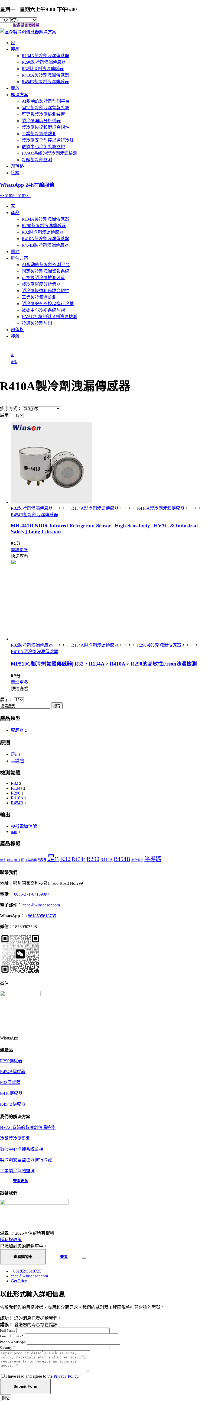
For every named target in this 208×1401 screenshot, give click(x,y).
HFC (10, 859)
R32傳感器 (10, 1082)
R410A (17, 798)
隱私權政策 (11, 1239)
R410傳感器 (11, 1093)
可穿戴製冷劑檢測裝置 (43, 114)
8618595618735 (42, 915)
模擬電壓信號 (24, 826)
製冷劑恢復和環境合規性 (45, 127)
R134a (16, 788)
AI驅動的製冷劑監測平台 (46, 101)
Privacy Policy (66, 1376)
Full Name (7, 1330)
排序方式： (11, 408)
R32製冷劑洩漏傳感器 (43, 68)
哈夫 (3, 859)
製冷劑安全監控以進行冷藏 (48, 140)
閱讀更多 (19, 549)
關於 (15, 88)
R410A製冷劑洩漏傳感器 (45, 75)
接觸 (15, 172)
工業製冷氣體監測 (39, 133)
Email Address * (12, 1336)
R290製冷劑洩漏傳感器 (44, 62)
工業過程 (31, 859)
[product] (109, 463)
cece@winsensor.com (41, 905)
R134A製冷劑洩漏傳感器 (45, 55)
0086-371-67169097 (31, 894)
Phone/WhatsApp (13, 1342)
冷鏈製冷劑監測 (37, 159)
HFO (17, 859)
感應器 (17, 730)
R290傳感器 (11, 1060)
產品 (15, 49)
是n (14, 754)
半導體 (17, 760)
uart (14, 831)
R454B (17, 802)
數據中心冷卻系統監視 (43, 146)
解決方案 (19, 94)
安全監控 (137, 859)
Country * (7, 1347)
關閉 (5, 1398)
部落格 (17, 166)
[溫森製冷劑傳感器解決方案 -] (28, 32)
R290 (15, 793)
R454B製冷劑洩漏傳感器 (45, 81)
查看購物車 (23, 1256)
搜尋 (56, 706)
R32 (14, 783)
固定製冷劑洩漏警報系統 (45, 107)
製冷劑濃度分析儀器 (41, 120)
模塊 (42, 859)
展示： (7, 415)
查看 (64, 1257)
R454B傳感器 (12, 1071)
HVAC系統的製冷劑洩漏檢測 (49, 153)
